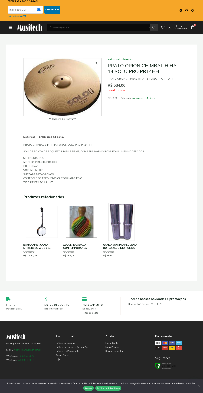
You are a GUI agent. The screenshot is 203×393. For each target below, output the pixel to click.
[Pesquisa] (154, 27)
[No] (199, 386)
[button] (10, 27)
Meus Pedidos (112, 347)
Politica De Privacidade (67, 351)
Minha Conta (111, 343)
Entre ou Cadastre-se (180, 27)
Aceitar (88, 388)
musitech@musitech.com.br (27, 349)
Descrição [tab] (29, 137)
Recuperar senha (114, 351)
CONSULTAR (52, 9)
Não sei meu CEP (17, 16)
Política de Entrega (65, 343)
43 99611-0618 (26, 360)
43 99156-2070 (26, 356)
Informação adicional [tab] (51, 137)
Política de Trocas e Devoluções (72, 347)
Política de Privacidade (108, 388)
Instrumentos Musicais (120, 59)
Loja (58, 359)
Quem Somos (62, 355)
